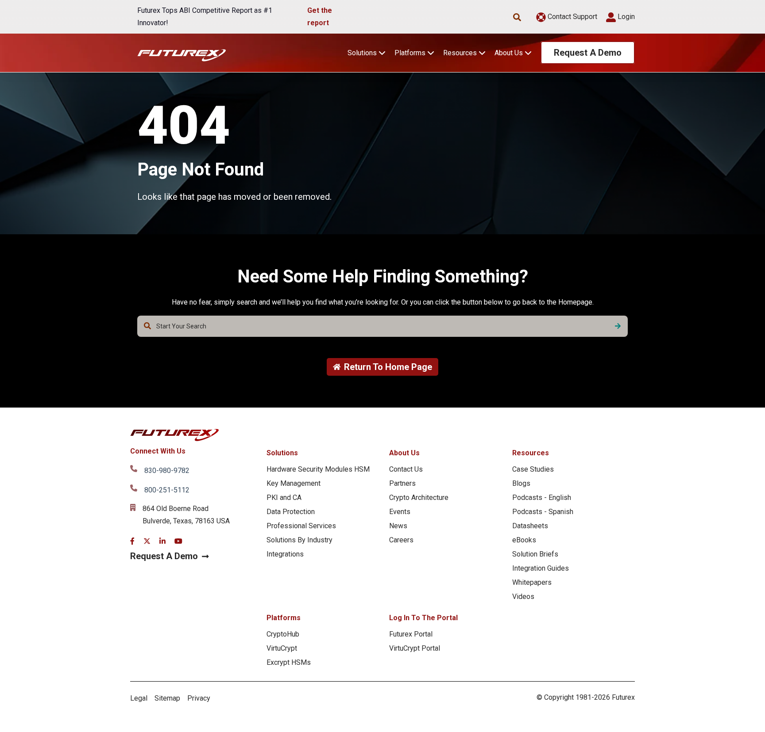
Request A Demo (588, 52)
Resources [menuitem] (530, 453)
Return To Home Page (388, 367)
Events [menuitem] (399, 511)
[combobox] (382, 326)
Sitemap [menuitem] (167, 698)
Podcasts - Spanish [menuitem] (542, 511)
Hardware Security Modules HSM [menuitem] (318, 469)
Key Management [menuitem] (294, 483)
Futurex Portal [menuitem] (411, 634)
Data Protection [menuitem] (291, 511)
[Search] (618, 326)
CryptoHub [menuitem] (283, 634)
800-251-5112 (166, 490)
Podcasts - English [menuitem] (541, 497)
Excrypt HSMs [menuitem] (289, 662)
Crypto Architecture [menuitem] (418, 497)
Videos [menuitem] (523, 596)
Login (625, 16)
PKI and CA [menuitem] (284, 497)
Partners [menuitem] (402, 483)
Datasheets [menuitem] (530, 526)
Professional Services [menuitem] (301, 526)
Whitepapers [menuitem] (532, 582)
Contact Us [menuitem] (406, 469)
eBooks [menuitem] (524, 540)
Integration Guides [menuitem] (540, 568)
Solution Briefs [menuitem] (535, 554)
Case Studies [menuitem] (533, 469)
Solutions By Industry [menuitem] (299, 540)
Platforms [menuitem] (284, 618)
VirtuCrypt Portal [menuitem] (414, 648)
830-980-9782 (166, 470)
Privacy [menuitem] (198, 698)
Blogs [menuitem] (521, 483)
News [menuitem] (398, 526)
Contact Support (571, 16)
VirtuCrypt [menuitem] (282, 648)
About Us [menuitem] (404, 453)
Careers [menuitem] (401, 540)
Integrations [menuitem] (285, 554)
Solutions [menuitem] (282, 453)
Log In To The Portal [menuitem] (423, 618)
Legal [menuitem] (138, 698)
